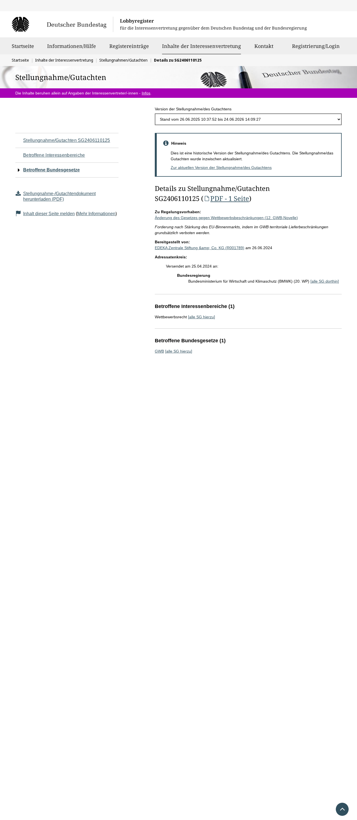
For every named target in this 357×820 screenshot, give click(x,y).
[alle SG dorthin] (324, 281)
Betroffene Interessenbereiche (54, 155)
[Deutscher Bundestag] (62, 24)
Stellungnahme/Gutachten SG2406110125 (66, 140)
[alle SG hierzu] (201, 317)
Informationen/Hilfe (71, 46)
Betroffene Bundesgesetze (51, 170)
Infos (146, 93)
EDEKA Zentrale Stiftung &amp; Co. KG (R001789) (199, 248)
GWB (159, 351)
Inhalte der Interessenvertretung (201, 45)
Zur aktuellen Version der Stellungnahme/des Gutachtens (221, 167)
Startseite (23, 46)
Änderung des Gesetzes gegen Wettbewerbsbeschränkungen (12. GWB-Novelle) (226, 217)
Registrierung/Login (316, 46)
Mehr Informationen (96, 213)
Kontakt (263, 46)
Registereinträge (129, 46)
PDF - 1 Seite (229, 198)
